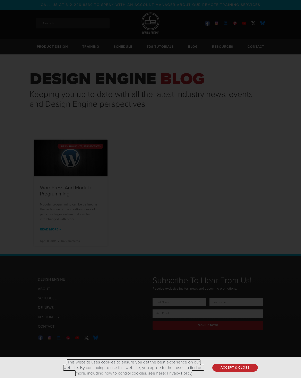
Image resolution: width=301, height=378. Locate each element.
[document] (150, 189)
